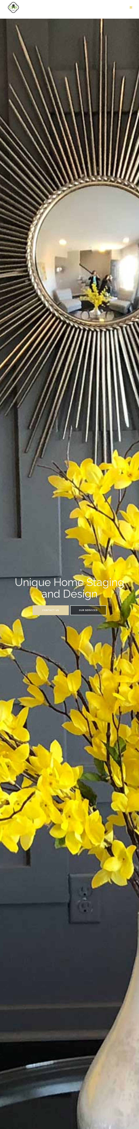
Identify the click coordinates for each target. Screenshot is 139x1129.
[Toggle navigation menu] (131, 7)
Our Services (88, 610)
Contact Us (50, 610)
